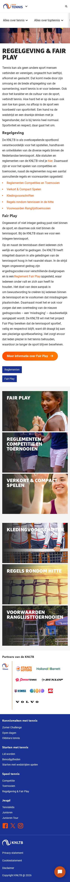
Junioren (7, 812)
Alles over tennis (13, 20)
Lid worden (8, 753)
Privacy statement (12, 852)
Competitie (8, 780)
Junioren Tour (10, 817)
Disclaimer (8, 867)
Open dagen (9, 732)
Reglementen (12, 369)
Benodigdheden (11, 759)
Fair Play (9, 378)
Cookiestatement (12, 860)
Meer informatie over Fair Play (27, 356)
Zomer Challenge (12, 727)
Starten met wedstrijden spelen (20, 764)
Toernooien (8, 785)
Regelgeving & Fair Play (15, 791)
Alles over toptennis (47, 20)
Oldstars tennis (11, 738)
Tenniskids (8, 807)
